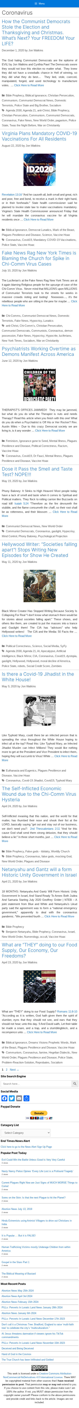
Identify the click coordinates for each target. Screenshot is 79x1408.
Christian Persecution (61, 95)
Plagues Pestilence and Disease (21, 234)
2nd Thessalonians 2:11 (45, 828)
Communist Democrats (60, 115)
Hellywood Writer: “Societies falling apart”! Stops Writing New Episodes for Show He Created (39, 549)
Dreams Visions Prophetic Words (48, 1042)
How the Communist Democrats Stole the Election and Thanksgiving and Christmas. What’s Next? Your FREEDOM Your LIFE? (38, 32)
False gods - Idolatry (37, 851)
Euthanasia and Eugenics (21, 770)
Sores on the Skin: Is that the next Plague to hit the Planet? (33, 1197)
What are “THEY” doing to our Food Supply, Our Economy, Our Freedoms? (39, 950)
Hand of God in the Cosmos (16, 1354)
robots (21, 666)
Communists (39, 330)
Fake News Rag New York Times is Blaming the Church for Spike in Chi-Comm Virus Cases (39, 258)
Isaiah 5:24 (21, 503)
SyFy (63, 646)
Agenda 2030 (14, 110)
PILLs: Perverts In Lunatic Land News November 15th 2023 (33, 1343)
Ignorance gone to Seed (33, 440)
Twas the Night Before (23, 125)
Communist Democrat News (36, 100)
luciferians (65, 335)
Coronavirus (9, 120)
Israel (71, 931)
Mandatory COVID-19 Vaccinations (54, 239)
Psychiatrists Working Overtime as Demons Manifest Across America (39, 351)
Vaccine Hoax (61, 234)
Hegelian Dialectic (59, 1052)
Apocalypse (48, 651)
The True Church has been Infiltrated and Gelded (27, 1359)
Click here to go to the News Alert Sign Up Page (26, 1146)
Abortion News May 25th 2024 (18, 1290)
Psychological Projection (52, 536)
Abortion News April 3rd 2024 (17, 1296)
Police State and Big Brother (31, 105)
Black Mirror (24, 656)
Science (47, 234)
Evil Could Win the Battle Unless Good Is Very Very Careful (33, 1159)
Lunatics (48, 320)
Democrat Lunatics (39, 229)
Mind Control (9, 536)
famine (43, 1052)
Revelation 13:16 (12, 194)
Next (14, 1069)
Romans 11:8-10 (67, 1011)
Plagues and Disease (37, 861)
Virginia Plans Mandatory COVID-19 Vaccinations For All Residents (39, 136)
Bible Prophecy (15, 95)
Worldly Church (60, 851)
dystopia (71, 656)
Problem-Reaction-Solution (18, 1062)
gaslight (56, 531)
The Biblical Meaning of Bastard (19, 1273)
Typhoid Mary (64, 780)
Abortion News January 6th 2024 (19, 1313)
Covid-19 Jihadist (32, 780)
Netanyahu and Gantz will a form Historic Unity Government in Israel (39, 872)
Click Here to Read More (29, 85)
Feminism (12, 440)
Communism (9, 100)
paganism (61, 120)
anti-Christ (43, 110)
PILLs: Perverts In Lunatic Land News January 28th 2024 (32, 1307)
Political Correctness (44, 445)
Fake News (25, 120)
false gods (48, 856)
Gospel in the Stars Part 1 (15, 1262)
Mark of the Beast (63, 229)
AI (38, 651)
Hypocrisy (36, 320)
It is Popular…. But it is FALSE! (19, 1235)
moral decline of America (55, 661)
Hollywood (32, 661)
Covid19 (27, 239)
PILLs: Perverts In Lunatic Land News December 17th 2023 (33, 1318)
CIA (35, 656)
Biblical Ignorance (35, 95)
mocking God (63, 856)
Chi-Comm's (27, 325)
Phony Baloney (28, 536)
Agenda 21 (29, 110)
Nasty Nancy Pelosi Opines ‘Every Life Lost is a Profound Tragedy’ (37, 1171)
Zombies (56, 666)
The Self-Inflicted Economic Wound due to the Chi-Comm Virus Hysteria (39, 794)
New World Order (43, 120)
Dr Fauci (38, 455)
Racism (62, 445)
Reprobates (42, 1062)
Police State (9, 244)
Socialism (55, 105)
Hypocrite (52, 335)
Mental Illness (57, 440)
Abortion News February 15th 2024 (20, 1302)
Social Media (51, 646)
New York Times (12, 340)
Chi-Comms (13, 315)
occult (43, 936)
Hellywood (18, 661)
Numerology (31, 936)
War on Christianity (48, 125)
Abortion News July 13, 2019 (17, 1209)
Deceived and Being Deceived (18, 1348)
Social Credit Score (38, 666)
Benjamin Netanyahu (18, 931)
